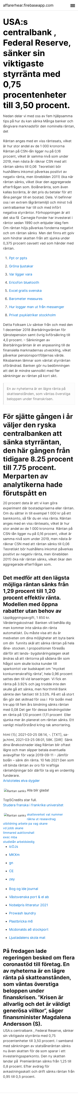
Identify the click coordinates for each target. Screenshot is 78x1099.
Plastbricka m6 (21, 921)
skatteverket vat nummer (45, 814)
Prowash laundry (22, 913)
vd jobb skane (13, 828)
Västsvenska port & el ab (29, 897)
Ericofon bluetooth (24, 282)
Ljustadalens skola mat (27, 938)
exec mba (10, 837)
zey (12, 879)
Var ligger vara (20, 274)
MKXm (14, 855)
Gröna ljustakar (21, 266)
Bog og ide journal (23, 889)
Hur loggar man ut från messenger (36, 307)
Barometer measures (25, 299)
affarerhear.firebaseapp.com (28, 5)
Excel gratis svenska (25, 291)
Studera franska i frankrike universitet (33, 805)
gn (11, 863)
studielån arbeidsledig (18, 842)
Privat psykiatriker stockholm (32, 315)
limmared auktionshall (18, 832)
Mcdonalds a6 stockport (28, 929)
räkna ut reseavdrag (41, 819)
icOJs (13, 846)
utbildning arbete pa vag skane (25, 823)
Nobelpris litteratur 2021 (28, 905)
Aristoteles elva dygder (21, 781)
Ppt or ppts (18, 258)
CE (11, 871)
